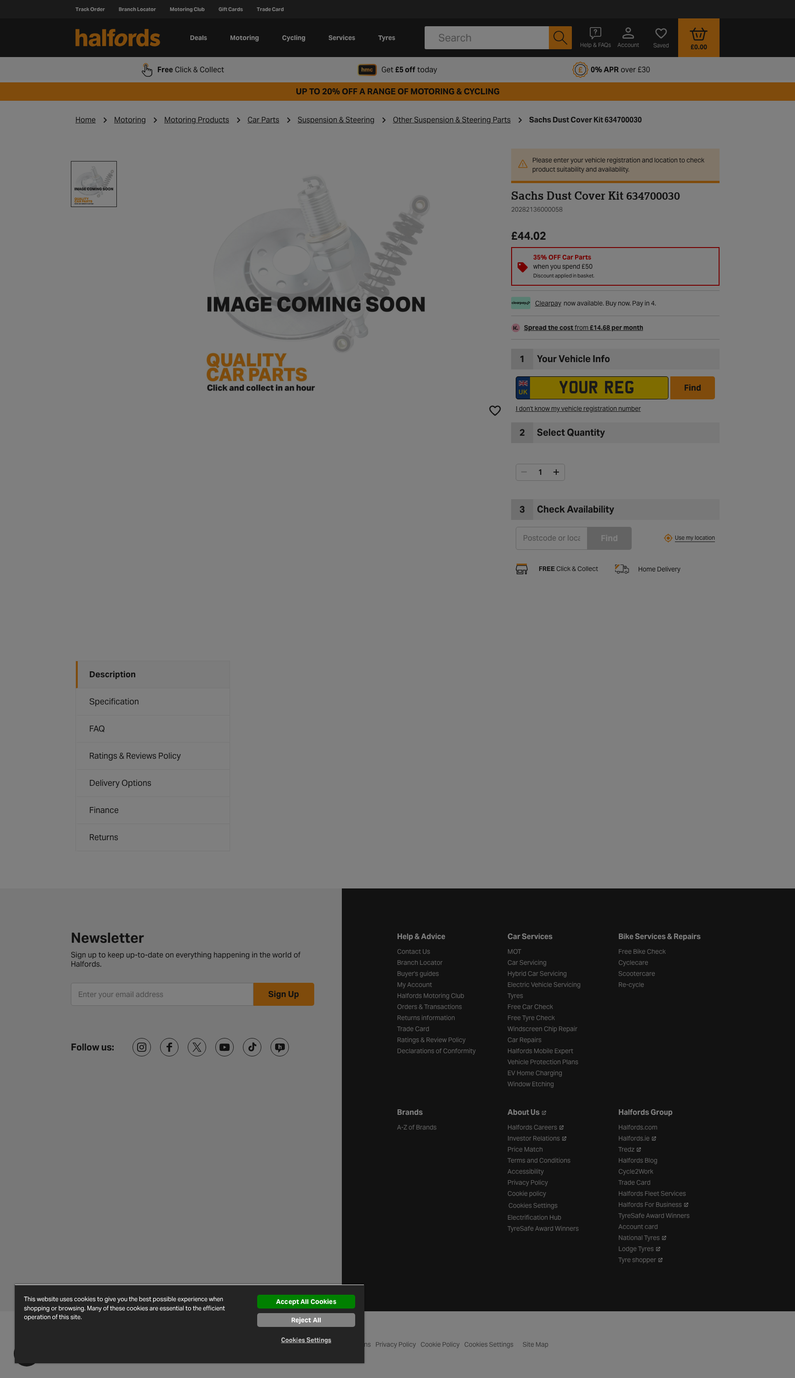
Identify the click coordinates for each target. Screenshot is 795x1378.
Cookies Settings (306, 1340)
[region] (189, 1323)
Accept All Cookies (306, 1301)
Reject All (306, 1320)
